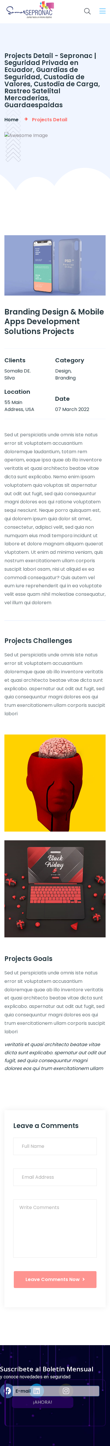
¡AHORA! (42, 1402)
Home (12, 119)
